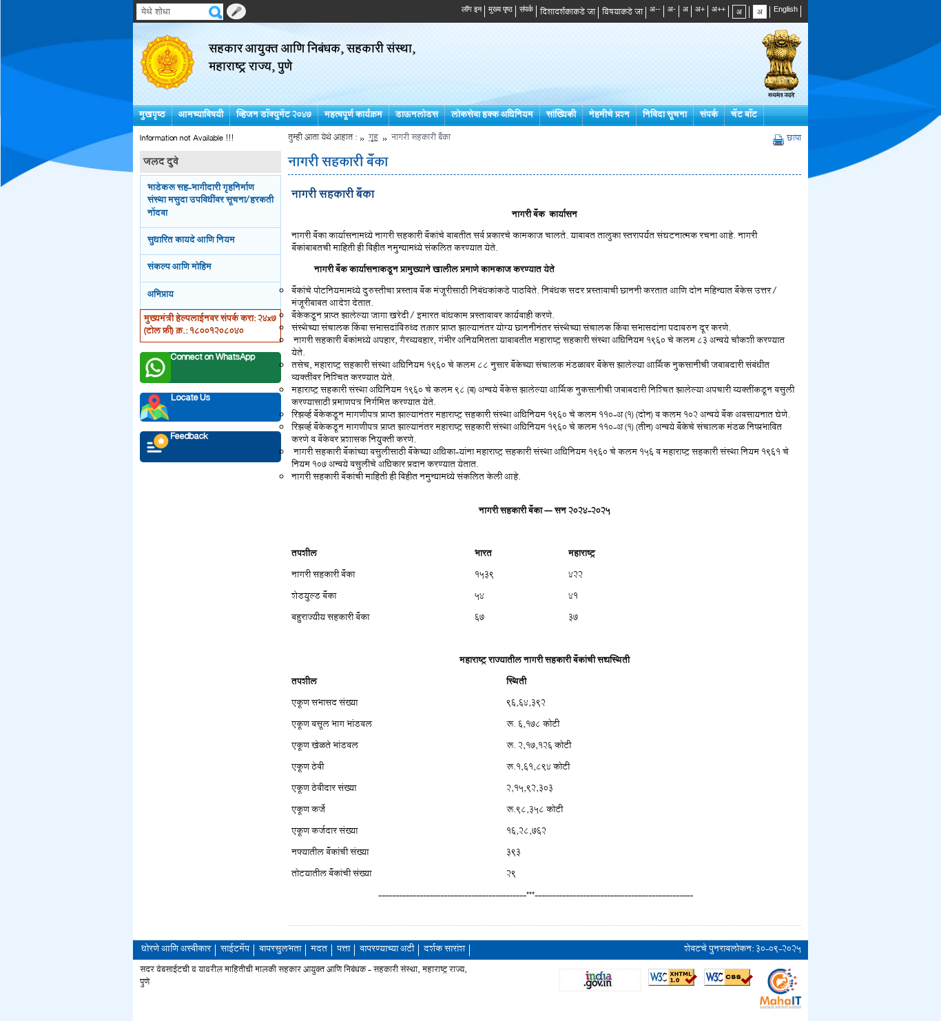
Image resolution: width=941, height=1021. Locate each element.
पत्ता (343, 949)
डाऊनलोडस (416, 115)
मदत (319, 949)
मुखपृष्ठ (152, 115)
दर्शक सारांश (444, 949)
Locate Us (191, 401)
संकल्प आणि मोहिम (179, 267)
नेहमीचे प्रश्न (609, 115)
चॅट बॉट (744, 115)
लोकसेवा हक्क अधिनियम (492, 115)
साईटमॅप (234, 949)
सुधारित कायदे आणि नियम (191, 240)
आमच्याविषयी (200, 115)
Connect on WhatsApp (213, 360)
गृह (373, 138)
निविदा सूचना (665, 115)
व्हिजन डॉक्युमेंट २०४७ (273, 115)
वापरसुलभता (280, 949)
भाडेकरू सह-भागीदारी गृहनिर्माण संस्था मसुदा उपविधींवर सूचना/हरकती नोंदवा (210, 201)
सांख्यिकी (561, 115)
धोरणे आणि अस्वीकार (176, 949)
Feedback (189, 439)
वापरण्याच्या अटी (387, 949)
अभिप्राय (160, 295)
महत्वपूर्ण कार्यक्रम (353, 115)
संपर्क (709, 115)
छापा (794, 139)
